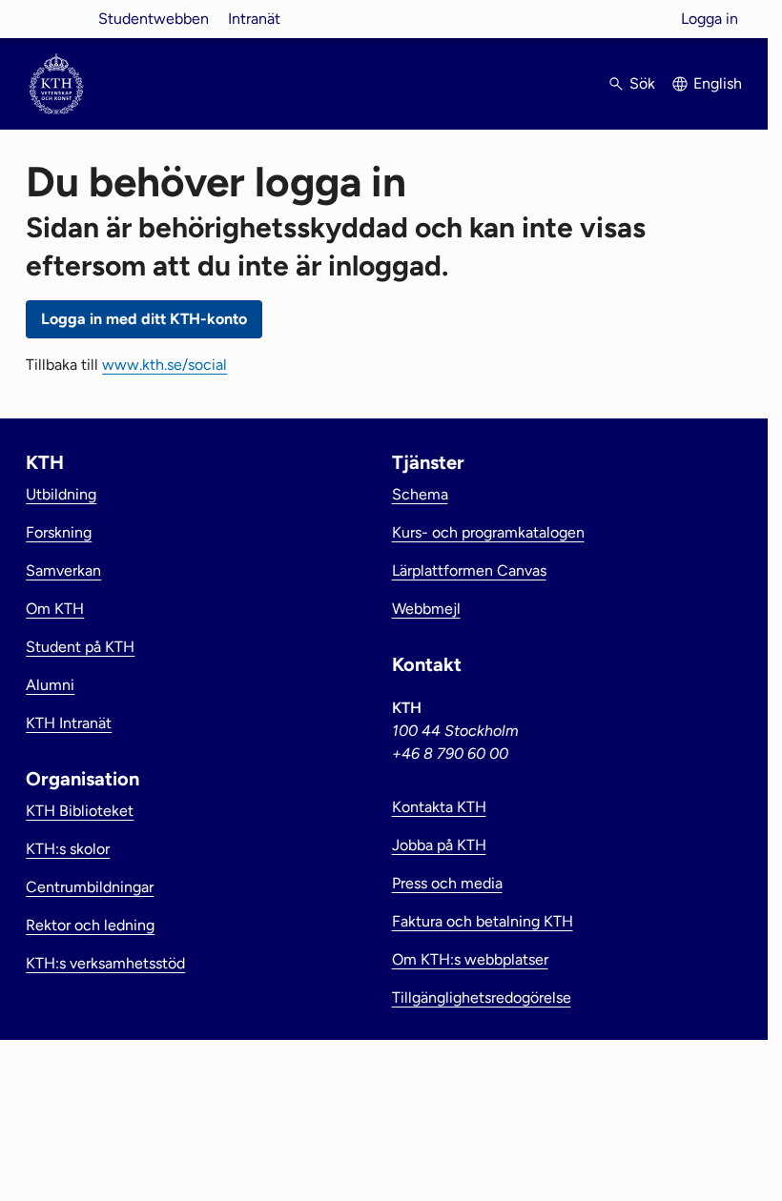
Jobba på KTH (439, 845)
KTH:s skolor (68, 849)
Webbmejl (426, 609)
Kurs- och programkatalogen (488, 532)
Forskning (59, 532)
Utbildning (61, 494)
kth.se (56, 19)
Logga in (709, 19)
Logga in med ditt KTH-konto (144, 319)
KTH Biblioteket (80, 811)
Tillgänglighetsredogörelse (481, 997)
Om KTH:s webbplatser (470, 959)
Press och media (447, 883)
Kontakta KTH (439, 807)
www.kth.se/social (164, 365)
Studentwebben (153, 19)
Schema (420, 494)
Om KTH (55, 609)
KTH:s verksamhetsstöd (105, 963)
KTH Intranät (69, 723)
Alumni (50, 685)
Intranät (254, 19)
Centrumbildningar (90, 887)
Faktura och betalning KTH (482, 921)
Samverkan (63, 570)
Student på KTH (80, 647)
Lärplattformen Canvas (469, 570)
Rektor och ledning (90, 925)
